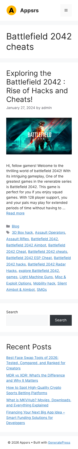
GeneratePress (59, 442)
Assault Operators (50, 232)
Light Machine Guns (36, 277)
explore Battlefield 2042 (39, 271)
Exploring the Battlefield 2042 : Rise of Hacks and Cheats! (37, 86)
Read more (15, 213)
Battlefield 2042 (44, 239)
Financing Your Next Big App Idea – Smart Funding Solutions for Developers (35, 417)
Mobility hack (44, 283)
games (11, 277)
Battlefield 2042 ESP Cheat (29, 258)
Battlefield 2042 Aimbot (26, 245)
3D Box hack (22, 232)
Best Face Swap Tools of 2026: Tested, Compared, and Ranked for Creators (35, 363)
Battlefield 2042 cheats (47, 252)
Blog (15, 226)
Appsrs (29, 10)
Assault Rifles (17, 239)
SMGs (42, 290)
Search (12, 312)
